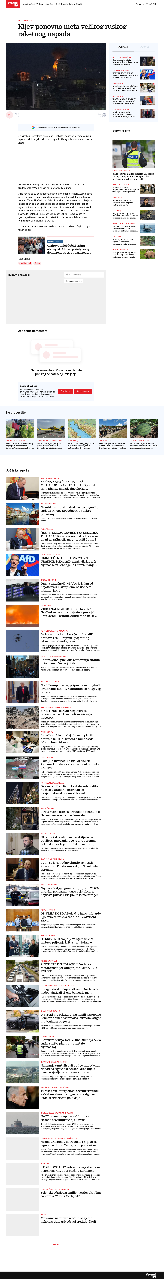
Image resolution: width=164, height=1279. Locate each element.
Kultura (72, 4)
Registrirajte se (83, 391)
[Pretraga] (140, 4)
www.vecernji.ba (13, 4)
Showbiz (79, 4)
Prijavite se (65, 391)
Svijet (58, 4)
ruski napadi (26, 263)
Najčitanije (123, 47)
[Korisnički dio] (143, 4)
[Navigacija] (147, 4)
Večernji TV (33, 4)
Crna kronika (44, 4)
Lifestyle (64, 4)
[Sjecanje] (136, 4)
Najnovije (144, 47)
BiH (154, 4)
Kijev (38, 263)
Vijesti (25, 4)
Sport (52, 4)
